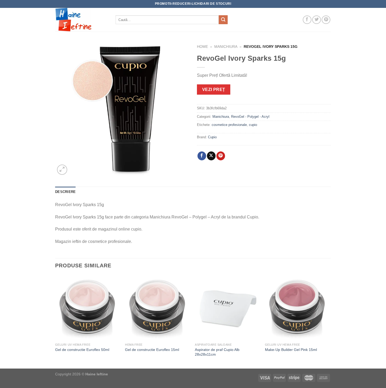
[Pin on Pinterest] (220, 155)
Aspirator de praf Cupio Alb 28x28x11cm (217, 352)
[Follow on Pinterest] (326, 20)
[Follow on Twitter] (316, 20)
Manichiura (225, 47)
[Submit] (223, 19)
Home (202, 47)
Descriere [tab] (65, 192)
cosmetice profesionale (229, 125)
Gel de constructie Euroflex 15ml (152, 350)
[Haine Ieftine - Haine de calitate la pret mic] (81, 20)
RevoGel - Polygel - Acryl (250, 117)
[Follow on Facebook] (307, 20)
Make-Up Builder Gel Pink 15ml (291, 350)
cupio (253, 125)
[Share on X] (211, 155)
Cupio (212, 137)
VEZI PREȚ (213, 89)
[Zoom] (62, 170)
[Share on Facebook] (201, 155)
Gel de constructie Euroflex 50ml (82, 350)
